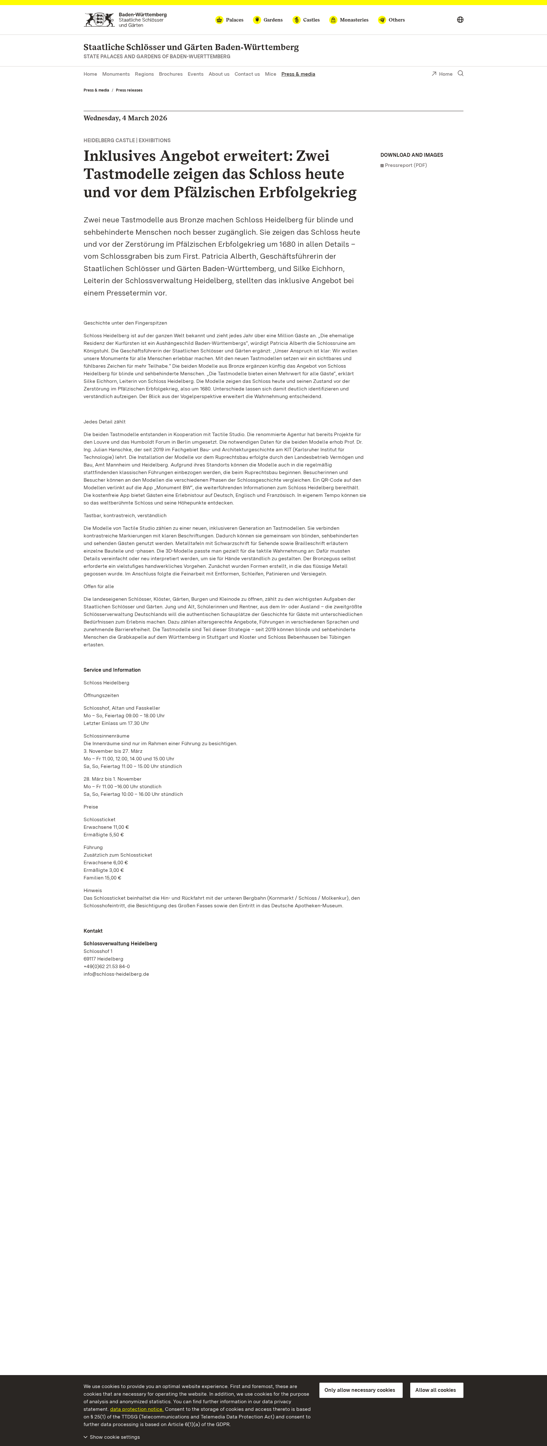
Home (90, 74)
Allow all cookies (435, 1390)
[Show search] (460, 73)
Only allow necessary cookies (359, 1390)
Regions (144, 74)
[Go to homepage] (125, 20)
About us (219, 74)
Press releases (129, 90)
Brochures (171, 74)
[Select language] (460, 20)
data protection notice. (137, 1409)
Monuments (116, 74)
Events (196, 74)
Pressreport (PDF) (406, 165)
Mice (270, 74)
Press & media (298, 74)
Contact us (247, 74)
